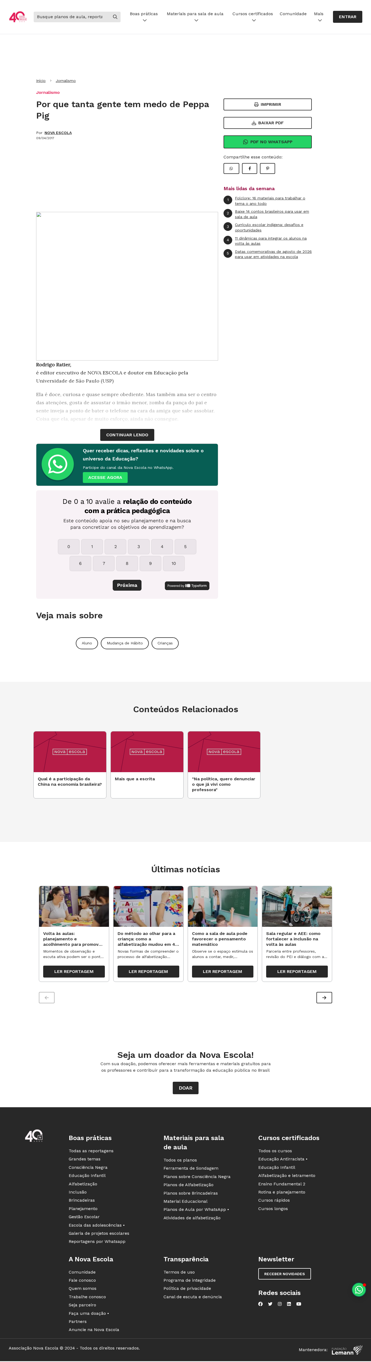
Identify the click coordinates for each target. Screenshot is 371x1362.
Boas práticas (144, 13)
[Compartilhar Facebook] (249, 168)
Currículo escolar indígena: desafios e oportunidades (265, 227)
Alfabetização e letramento (286, 1175)
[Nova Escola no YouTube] (298, 1304)
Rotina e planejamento (281, 1192)
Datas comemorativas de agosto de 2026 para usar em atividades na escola (269, 254)
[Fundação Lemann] (347, 1350)
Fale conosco (82, 1280)
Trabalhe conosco (87, 1296)
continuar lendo (127, 434)
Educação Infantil (87, 1175)
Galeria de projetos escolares (99, 1233)
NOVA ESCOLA (58, 133)
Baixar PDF (271, 122)
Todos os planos (180, 1160)
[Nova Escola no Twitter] (270, 1304)
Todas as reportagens (91, 1150)
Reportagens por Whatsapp (97, 1241)
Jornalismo (66, 80)
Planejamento (83, 1208)
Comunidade (293, 13)
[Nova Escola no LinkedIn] (289, 1304)
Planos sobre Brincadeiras (191, 1193)
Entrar (347, 16)
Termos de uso (179, 1272)
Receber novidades (284, 1274)
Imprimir (271, 104)
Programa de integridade (190, 1280)
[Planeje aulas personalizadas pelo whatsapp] (359, 1290)
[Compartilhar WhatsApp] (231, 168)
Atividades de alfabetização (192, 1217)
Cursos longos (273, 1208)
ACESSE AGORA (105, 477)
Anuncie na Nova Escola (94, 1329)
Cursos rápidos (274, 1200)
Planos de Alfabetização (188, 1184)
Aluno (87, 643)
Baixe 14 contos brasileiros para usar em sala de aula (268, 214)
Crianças (165, 643)
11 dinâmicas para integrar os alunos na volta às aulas (267, 241)
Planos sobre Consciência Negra (197, 1176)
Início (41, 80)
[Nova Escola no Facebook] (260, 1304)
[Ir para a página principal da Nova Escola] (18, 17)
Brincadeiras (82, 1200)
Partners (78, 1321)
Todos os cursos (275, 1150)
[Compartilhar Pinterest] (267, 168)
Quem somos (82, 1288)
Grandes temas (84, 1158)
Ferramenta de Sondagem (191, 1168)
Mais (318, 13)
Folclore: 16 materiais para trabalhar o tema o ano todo (266, 201)
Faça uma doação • (89, 1313)
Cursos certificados (252, 13)
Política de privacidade (187, 1288)
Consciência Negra (88, 1167)
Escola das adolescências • (97, 1225)
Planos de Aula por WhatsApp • (196, 1209)
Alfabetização (83, 1183)
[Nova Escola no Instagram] (280, 1304)
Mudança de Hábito (125, 643)
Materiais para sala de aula (195, 13)
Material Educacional (185, 1201)
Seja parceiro (82, 1304)
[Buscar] (115, 17)
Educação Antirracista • (282, 1158)
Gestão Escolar (84, 1216)
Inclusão (78, 1192)
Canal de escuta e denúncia (193, 1296)
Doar (186, 1088)
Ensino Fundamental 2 (281, 1183)
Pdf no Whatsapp (271, 141)
